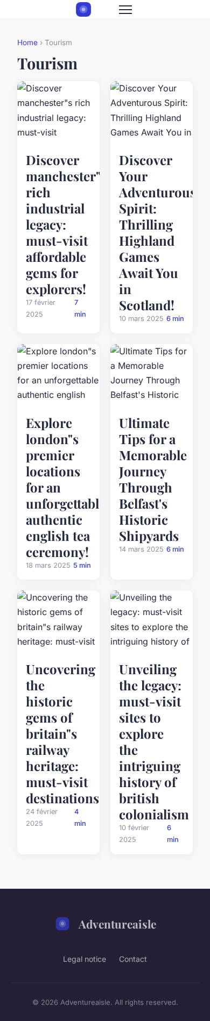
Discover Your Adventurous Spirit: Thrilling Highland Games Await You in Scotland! (157, 232)
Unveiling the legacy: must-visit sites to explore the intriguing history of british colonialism (154, 741)
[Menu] (125, 9)
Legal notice (84, 958)
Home (27, 42)
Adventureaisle (117, 923)
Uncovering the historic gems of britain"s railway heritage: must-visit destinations (62, 733)
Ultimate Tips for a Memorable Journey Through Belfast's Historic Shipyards (153, 479)
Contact (133, 958)
